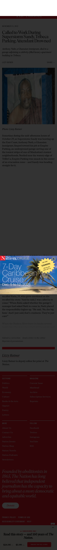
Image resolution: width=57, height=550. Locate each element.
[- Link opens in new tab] (28, 275)
